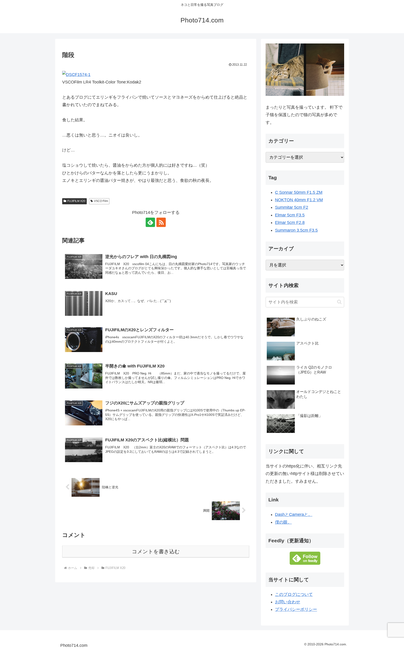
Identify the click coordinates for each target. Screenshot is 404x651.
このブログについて (294, 594)
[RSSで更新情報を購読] (161, 222)
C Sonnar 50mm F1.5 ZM (298, 192)
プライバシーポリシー (296, 609)
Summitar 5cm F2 (291, 207)
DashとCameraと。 (293, 514)
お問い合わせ (287, 602)
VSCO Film (101, 201)
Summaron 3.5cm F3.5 (296, 230)
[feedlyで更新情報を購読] (150, 222)
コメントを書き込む (156, 551)
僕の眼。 (283, 522)
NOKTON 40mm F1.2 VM (299, 200)
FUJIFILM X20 (76, 201)
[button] (339, 302)
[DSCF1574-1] (76, 74)
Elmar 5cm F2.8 (290, 222)
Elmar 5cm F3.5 (290, 215)
